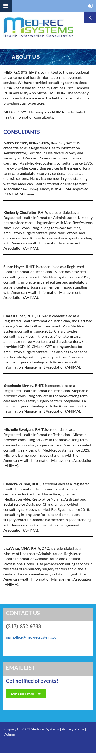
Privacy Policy (73, 729)
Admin (9, 734)
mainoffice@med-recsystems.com (32, 637)
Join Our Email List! (26, 693)
